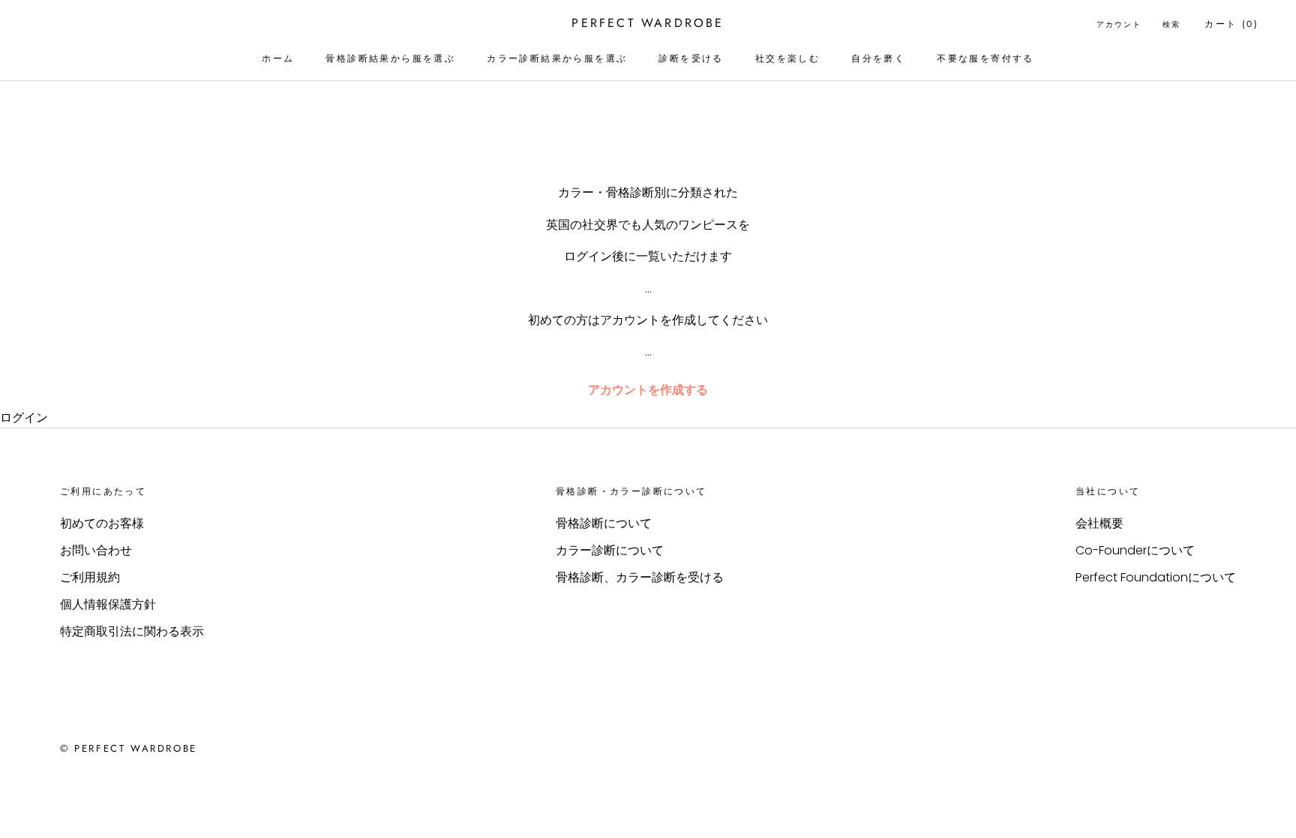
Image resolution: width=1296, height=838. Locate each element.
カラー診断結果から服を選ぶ (557, 58)
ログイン (24, 417)
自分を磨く (878, 58)
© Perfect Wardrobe (128, 748)
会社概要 (1100, 523)
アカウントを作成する (648, 389)
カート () (1231, 24)
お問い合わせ (96, 550)
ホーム (278, 58)
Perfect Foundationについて (1156, 577)
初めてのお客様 (102, 523)
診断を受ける (690, 58)
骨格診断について (604, 523)
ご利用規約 (90, 577)
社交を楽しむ (787, 58)
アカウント (1119, 24)
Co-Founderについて (1135, 550)
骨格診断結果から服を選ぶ (390, 58)
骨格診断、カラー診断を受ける (640, 577)
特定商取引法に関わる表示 (132, 631)
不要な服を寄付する (985, 58)
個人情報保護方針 (108, 604)
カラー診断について (610, 550)
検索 (1171, 24)
